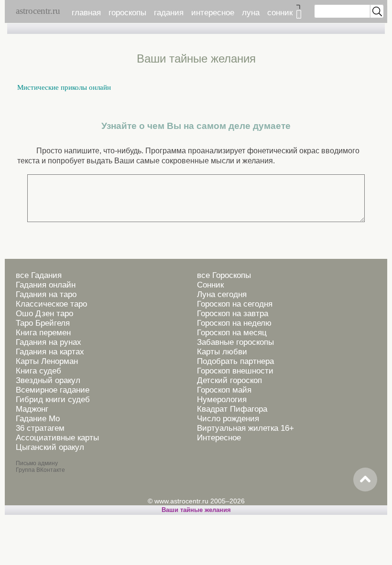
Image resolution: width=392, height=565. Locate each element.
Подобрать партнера (235, 361)
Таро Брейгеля (43, 323)
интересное (212, 12)
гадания (169, 12)
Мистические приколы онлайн (64, 87)
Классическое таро (51, 304)
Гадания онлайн (46, 284)
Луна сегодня (222, 294)
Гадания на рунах (48, 342)
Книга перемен (43, 332)
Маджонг (32, 409)
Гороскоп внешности (235, 370)
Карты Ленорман (47, 361)
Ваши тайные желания (196, 509)
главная (86, 12)
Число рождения (228, 418)
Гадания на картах (50, 351)
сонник (280, 12)
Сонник (210, 284)
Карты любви (222, 351)
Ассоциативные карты (57, 437)
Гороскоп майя (224, 389)
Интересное (219, 437)
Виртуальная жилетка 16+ (245, 428)
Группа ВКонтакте (40, 470)
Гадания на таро (46, 294)
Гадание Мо (38, 418)
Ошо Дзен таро (44, 313)
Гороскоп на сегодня (234, 304)
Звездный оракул (48, 380)
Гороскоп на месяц (232, 332)
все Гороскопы (224, 275)
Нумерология (222, 399)
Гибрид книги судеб (53, 399)
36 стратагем (40, 428)
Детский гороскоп (229, 380)
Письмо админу (37, 463)
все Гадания (39, 275)
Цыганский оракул (50, 447)
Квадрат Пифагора (232, 409)
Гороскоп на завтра (232, 313)
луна (251, 12)
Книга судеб (38, 370)
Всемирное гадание (52, 389)
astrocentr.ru (38, 11)
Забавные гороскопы (235, 342)
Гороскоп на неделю (234, 323)
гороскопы (127, 12)
